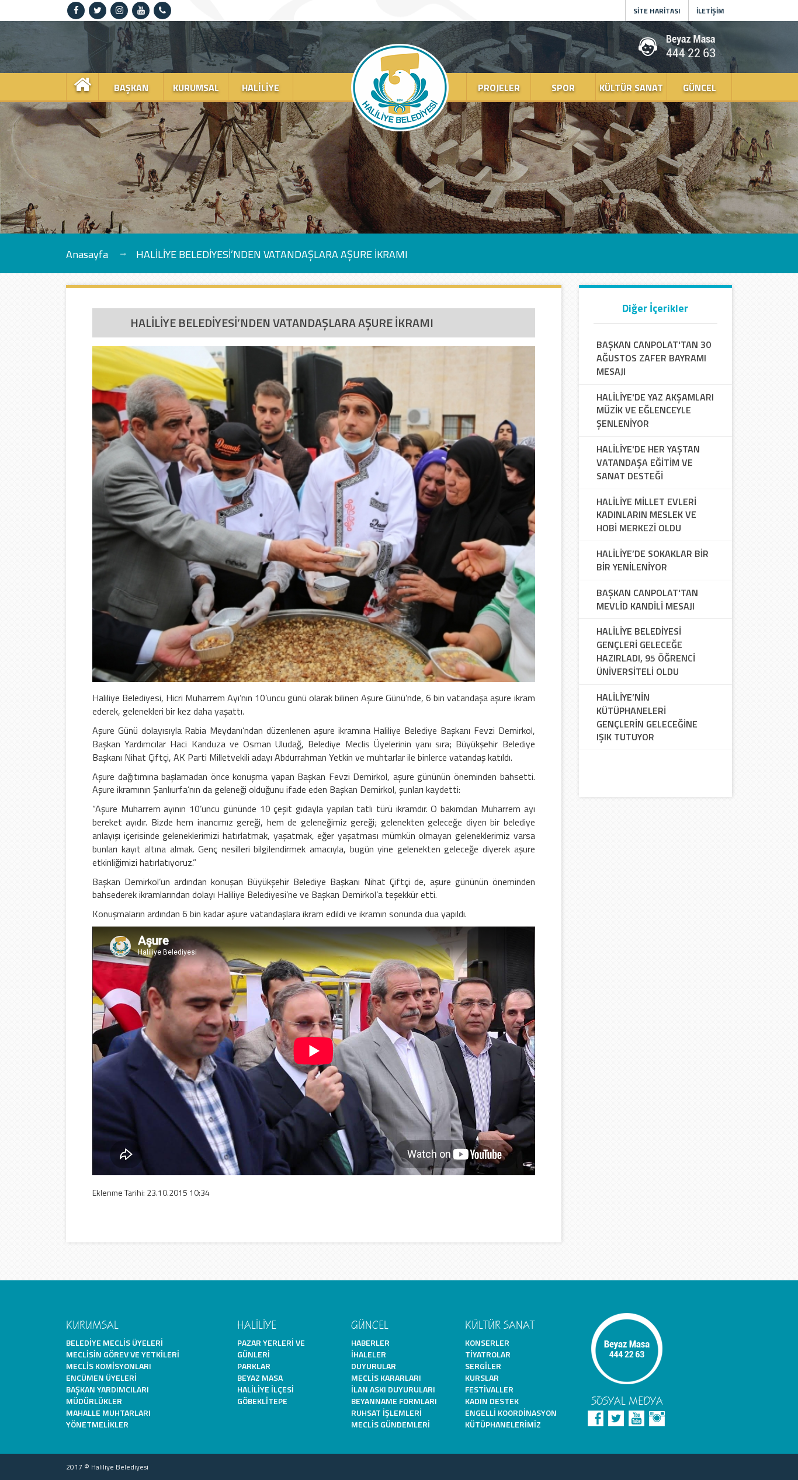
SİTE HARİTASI (657, 10)
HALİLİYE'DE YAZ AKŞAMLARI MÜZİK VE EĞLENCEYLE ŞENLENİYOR (655, 411)
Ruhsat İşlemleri (386, 1412)
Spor (563, 88)
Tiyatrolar (488, 1354)
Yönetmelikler (97, 1424)
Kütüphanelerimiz (503, 1424)
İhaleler (368, 1354)
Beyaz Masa (260, 1377)
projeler (499, 88)
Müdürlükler (94, 1401)
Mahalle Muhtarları (108, 1412)
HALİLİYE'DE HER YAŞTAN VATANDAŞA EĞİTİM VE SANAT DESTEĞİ (648, 463)
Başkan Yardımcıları (107, 1389)
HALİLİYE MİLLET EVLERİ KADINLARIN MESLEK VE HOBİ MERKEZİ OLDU (646, 515)
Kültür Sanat (631, 88)
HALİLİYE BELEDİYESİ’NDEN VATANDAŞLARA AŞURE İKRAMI (272, 254)
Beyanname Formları (394, 1401)
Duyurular (373, 1366)
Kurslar (482, 1377)
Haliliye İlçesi (265, 1389)
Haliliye (260, 88)
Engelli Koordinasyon (511, 1412)
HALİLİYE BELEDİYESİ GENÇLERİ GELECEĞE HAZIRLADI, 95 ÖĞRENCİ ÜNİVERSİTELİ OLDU (645, 651)
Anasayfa (87, 254)
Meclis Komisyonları (108, 1366)
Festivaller (489, 1389)
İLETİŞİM (710, 10)
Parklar (253, 1366)
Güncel (699, 88)
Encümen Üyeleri (101, 1377)
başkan (131, 88)
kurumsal (196, 88)
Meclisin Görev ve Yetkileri (122, 1354)
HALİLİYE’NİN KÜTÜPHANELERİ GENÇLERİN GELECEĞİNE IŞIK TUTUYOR (647, 717)
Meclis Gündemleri (390, 1424)
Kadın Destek (492, 1401)
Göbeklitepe (262, 1401)
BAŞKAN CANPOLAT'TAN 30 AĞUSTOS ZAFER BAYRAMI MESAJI (653, 358)
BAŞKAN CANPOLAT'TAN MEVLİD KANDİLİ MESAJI (647, 599)
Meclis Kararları (386, 1377)
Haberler (370, 1342)
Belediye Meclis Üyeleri (114, 1342)
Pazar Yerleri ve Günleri (271, 1348)
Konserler (487, 1342)
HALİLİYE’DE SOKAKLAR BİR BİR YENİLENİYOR (652, 560)
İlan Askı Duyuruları (393, 1389)
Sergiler (483, 1366)
